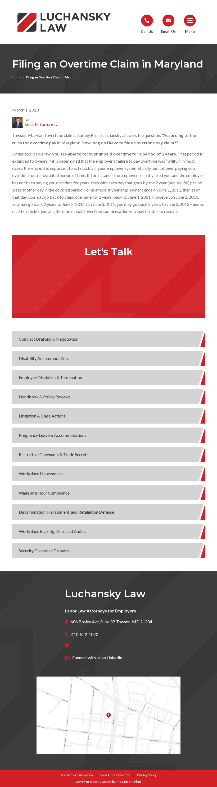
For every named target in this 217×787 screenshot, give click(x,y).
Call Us (147, 31)
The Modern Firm (128, 782)
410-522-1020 (84, 634)
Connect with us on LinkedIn (97, 657)
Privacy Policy (146, 775)
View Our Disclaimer (115, 775)
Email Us (168, 31)
